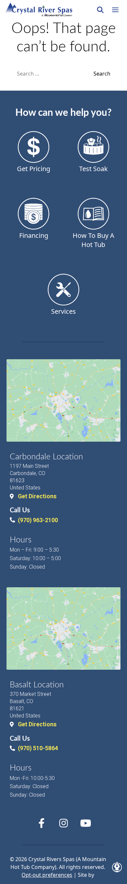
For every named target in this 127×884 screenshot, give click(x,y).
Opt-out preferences (46, 874)
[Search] (100, 10)
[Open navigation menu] (115, 9)
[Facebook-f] (41, 823)
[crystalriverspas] (38, 10)
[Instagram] (63, 823)
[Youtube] (85, 823)
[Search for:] (55, 73)
